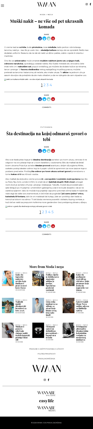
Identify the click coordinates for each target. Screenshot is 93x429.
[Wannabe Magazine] (46, 396)
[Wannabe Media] (46, 411)
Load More (46, 253)
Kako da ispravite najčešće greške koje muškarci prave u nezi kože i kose (21, 281)
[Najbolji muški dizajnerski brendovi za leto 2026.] (8, 305)
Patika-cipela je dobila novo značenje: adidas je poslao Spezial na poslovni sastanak (52, 282)
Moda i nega (46, 14)
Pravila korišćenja (46, 359)
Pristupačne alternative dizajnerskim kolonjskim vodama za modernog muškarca (82, 333)
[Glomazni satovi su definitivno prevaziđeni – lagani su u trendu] (38, 330)
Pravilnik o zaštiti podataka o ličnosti (46, 349)
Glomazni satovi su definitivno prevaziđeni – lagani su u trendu (52, 332)
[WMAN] (46, 6)
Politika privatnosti (46, 354)
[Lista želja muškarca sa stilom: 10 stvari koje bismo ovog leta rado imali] (38, 305)
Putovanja (46, 127)
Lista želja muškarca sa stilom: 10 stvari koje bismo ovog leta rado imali (51, 308)
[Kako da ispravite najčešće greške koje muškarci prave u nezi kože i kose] (8, 278)
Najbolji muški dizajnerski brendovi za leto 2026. (21, 306)
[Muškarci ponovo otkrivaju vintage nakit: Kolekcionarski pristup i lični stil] (8, 330)
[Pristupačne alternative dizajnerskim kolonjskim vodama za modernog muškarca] (68, 330)
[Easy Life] (46, 403)
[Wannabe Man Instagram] (86, 4)
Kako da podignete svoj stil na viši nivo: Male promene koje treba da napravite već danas (82, 282)
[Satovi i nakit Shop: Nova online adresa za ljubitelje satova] (68, 305)
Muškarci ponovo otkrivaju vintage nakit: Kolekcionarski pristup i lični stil (23, 333)
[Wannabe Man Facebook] (90, 4)
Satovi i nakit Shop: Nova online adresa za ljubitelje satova (82, 306)
